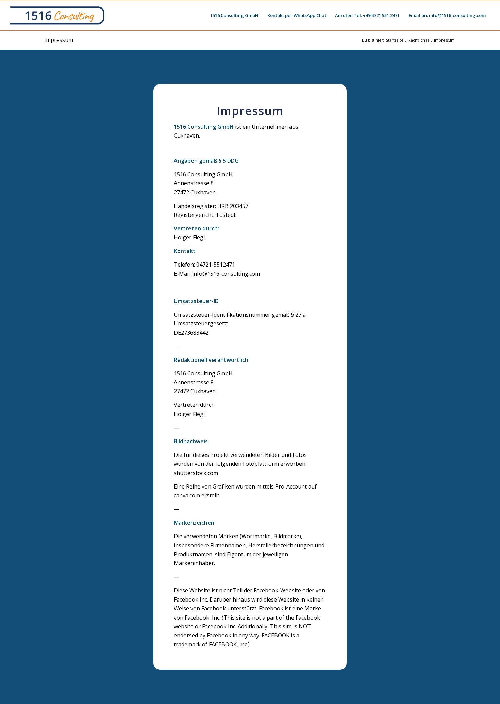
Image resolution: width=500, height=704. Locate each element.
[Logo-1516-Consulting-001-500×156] (58, 15)
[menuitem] (234, 15)
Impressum (58, 40)
